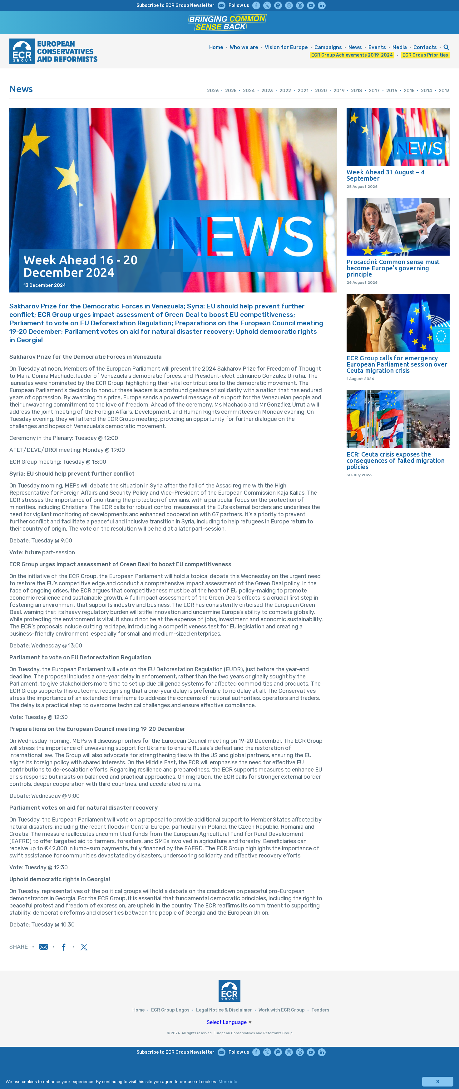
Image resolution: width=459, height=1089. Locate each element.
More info (228, 1081)
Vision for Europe (286, 47)
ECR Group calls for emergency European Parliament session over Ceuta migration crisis (397, 364)
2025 (230, 90)
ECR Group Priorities (425, 55)
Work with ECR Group (282, 1010)
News (355, 47)
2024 (249, 90)
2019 (338, 90)
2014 (426, 90)
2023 (267, 90)
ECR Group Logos (170, 1010)
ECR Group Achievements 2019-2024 (352, 55)
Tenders (320, 1010)
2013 (444, 90)
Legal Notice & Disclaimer (224, 1010)
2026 (213, 90)
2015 (409, 90)
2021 (303, 90)
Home (216, 47)
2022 (285, 90)
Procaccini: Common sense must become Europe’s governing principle (393, 268)
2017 (374, 90)
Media (399, 47)
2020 (321, 90)
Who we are (244, 47)
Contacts (425, 47)
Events (377, 47)
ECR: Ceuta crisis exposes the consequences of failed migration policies (396, 460)
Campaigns (328, 47)
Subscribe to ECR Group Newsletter (175, 5)
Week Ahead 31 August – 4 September (385, 175)
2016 (391, 90)
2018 (356, 90)
